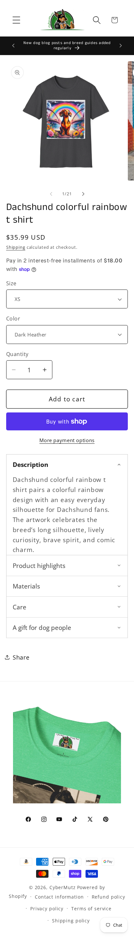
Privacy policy (46, 908)
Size (11, 283)
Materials (26, 586)
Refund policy (108, 897)
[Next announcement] (121, 45)
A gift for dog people (42, 627)
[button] (16, 20)
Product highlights (39, 565)
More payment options (67, 440)
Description (30, 464)
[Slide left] (51, 194)
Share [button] (21, 657)
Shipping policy (71, 920)
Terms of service (91, 908)
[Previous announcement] (13, 45)
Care (19, 607)
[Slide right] (83, 194)
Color (13, 318)
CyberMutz (62, 887)
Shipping (15, 247)
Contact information (59, 897)
